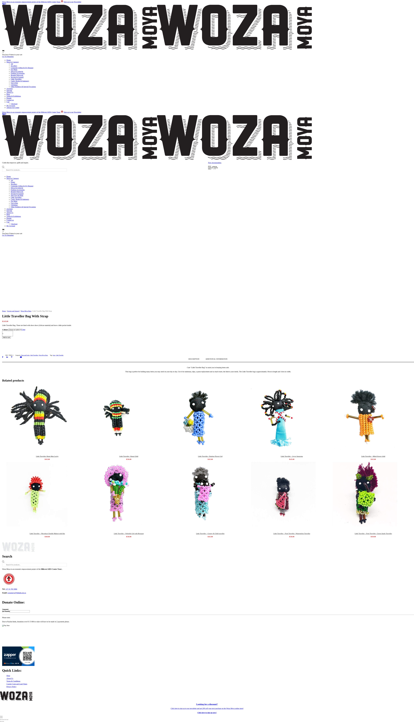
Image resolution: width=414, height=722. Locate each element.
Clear (23, 329)
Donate (8, 98)
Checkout (14, 104)
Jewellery (14, 66)
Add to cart (6, 337)
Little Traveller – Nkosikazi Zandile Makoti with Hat (47, 533)
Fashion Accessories (18, 73)
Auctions (9, 89)
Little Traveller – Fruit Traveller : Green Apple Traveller (373, 533)
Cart (7, 102)
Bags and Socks (25, 355)
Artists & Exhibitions (13, 96)
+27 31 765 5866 (11, 589)
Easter (13, 182)
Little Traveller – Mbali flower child (373, 456)
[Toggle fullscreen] (3, 719)
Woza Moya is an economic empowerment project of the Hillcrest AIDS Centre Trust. (31, 2)
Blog (8, 94)
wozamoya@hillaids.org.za (16, 593)
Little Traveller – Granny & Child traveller (210, 533)
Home (8, 60)
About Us (9, 92)
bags (54, 355)
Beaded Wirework (17, 75)
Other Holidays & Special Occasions (23, 87)
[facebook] (2, 4)
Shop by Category (12, 62)
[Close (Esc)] (7, 719)
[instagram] (5, 4)
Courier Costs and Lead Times (16, 684)
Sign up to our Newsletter (72, 2)
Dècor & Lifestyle (17, 71)
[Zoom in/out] (1, 719)
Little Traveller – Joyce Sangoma (292, 456)
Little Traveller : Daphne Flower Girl (210, 456)
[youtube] (4, 4)
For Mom (14, 70)
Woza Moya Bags (26, 311)
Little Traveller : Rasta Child (128, 456)
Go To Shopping (8, 56)
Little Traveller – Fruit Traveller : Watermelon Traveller (291, 533)
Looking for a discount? (207, 704)
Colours (5, 330)
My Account (10, 106)
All (12, 64)
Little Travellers (16, 79)
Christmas (14, 85)
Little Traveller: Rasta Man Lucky (47, 456)
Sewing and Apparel (13, 311)
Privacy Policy (11, 687)
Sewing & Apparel (17, 77)
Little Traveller (59, 355)
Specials (9, 90)
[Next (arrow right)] (3, 721)
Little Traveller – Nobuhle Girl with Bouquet (129, 533)
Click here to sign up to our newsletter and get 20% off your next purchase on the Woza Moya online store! (207, 708)
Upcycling (14, 83)
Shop (8, 676)
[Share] (5, 719)
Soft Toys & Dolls (17, 195)
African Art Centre (12, 108)
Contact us (10, 100)
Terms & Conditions (13, 681)
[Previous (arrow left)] (1, 721)
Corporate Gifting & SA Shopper (22, 68)
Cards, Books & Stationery (20, 81)
